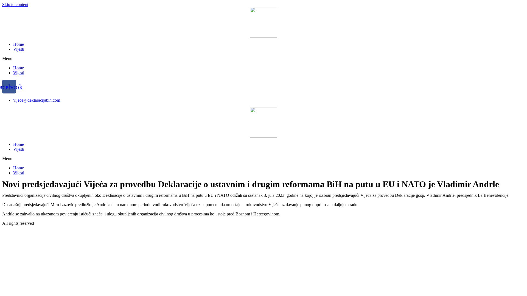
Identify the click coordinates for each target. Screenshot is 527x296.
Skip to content (15, 4)
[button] (263, 58)
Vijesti (18, 49)
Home (18, 44)
